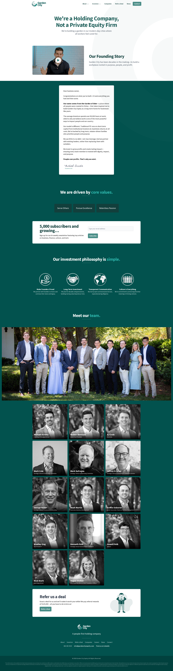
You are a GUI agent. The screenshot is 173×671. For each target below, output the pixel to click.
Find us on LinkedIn (102, 646)
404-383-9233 (68, 646)
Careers (96, 642)
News (129, 4)
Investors (70, 642)
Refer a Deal (119, 4)
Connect (109, 642)
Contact (137, 4)
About (63, 642)
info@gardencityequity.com (84, 646)
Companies (108, 4)
